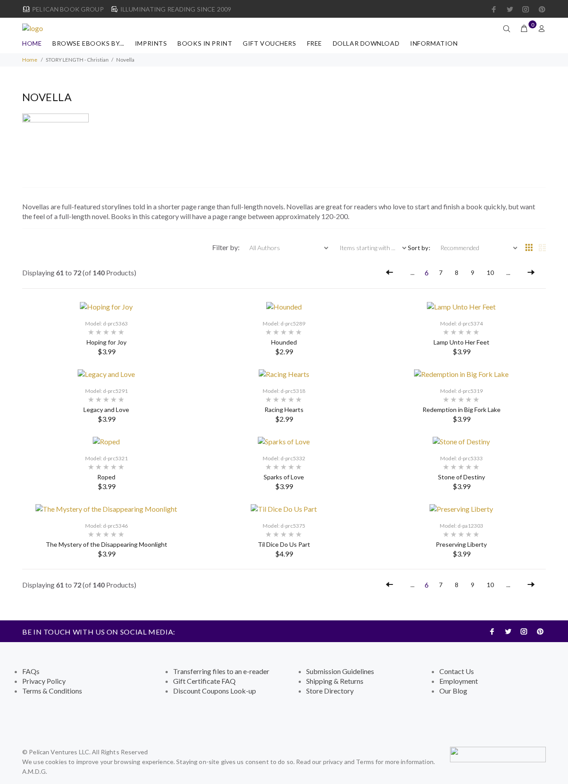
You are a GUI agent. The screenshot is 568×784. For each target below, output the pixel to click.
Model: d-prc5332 (284, 458)
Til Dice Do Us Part (284, 544)
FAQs (30, 671)
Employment (458, 681)
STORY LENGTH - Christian (77, 59)
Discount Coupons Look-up (214, 690)
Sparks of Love (284, 477)
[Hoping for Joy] (106, 306)
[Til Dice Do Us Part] (284, 508)
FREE (314, 43)
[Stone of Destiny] (461, 440)
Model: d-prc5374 (461, 323)
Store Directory (330, 690)
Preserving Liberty (461, 544)
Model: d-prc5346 (106, 525)
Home (32, 43)
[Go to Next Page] (531, 273)
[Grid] (529, 248)
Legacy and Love (106, 409)
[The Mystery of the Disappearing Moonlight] (106, 508)
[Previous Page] (389, 273)
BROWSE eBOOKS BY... (88, 43)
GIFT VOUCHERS (269, 43)
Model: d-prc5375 (284, 525)
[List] (542, 248)
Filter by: (226, 247)
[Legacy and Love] (106, 373)
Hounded (284, 342)
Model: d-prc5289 (284, 323)
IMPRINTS (151, 43)
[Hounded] (284, 306)
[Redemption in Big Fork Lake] (461, 373)
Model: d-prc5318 (284, 391)
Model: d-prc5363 (106, 323)
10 (490, 272)
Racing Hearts (284, 409)
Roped (106, 477)
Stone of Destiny (461, 477)
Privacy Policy (44, 681)
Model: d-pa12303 (461, 525)
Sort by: (419, 247)
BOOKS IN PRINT (205, 43)
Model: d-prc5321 (106, 458)
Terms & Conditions (52, 690)
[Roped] (106, 440)
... (412, 272)
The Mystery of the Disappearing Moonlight (106, 544)
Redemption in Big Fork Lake (461, 409)
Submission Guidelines (340, 671)
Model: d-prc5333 (461, 458)
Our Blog (453, 690)
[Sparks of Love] (284, 440)
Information (434, 43)
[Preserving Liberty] (461, 508)
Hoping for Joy (106, 342)
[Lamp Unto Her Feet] (461, 306)
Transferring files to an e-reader (221, 671)
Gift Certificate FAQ (204, 681)
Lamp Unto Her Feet (461, 342)
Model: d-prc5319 (461, 391)
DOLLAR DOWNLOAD (366, 43)
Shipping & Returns (334, 681)
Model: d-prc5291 (106, 391)
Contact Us (456, 671)
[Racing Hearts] (284, 373)
